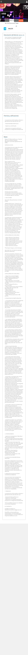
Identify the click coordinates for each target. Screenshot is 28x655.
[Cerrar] (2, 5)
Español (5, 28)
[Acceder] (27, 1)
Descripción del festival (14, 35)
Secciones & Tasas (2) (17, 23)
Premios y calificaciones (11, 115)
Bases (5, 137)
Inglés (9, 28)
